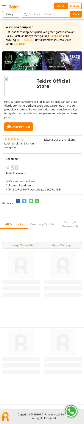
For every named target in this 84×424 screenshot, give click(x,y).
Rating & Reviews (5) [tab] (70, 224)
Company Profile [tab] (42, 224)
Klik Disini (20, 44)
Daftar (61, 5)
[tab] (14, 224)
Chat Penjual (20, 127)
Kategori (11, 14)
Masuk (74, 5)
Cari (76, 14)
